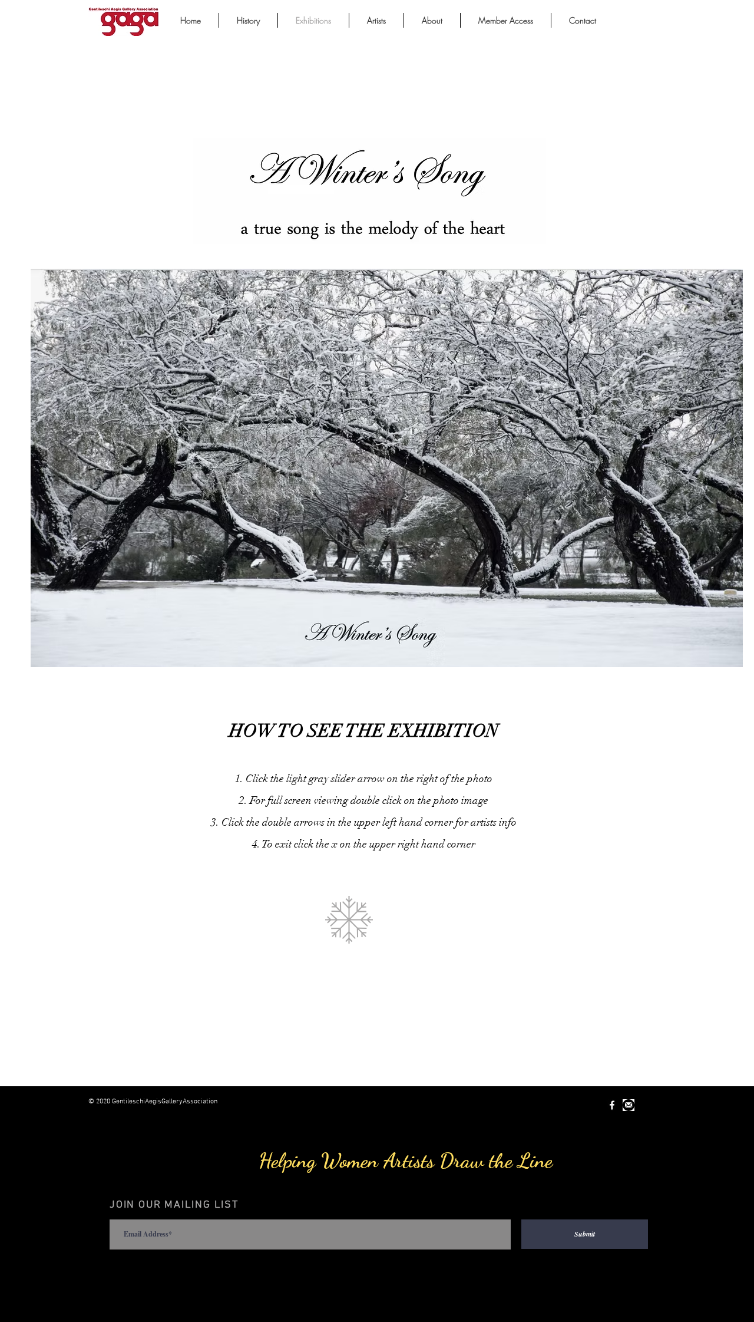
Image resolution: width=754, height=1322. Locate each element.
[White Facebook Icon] (612, 1105)
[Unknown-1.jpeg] (628, 1105)
